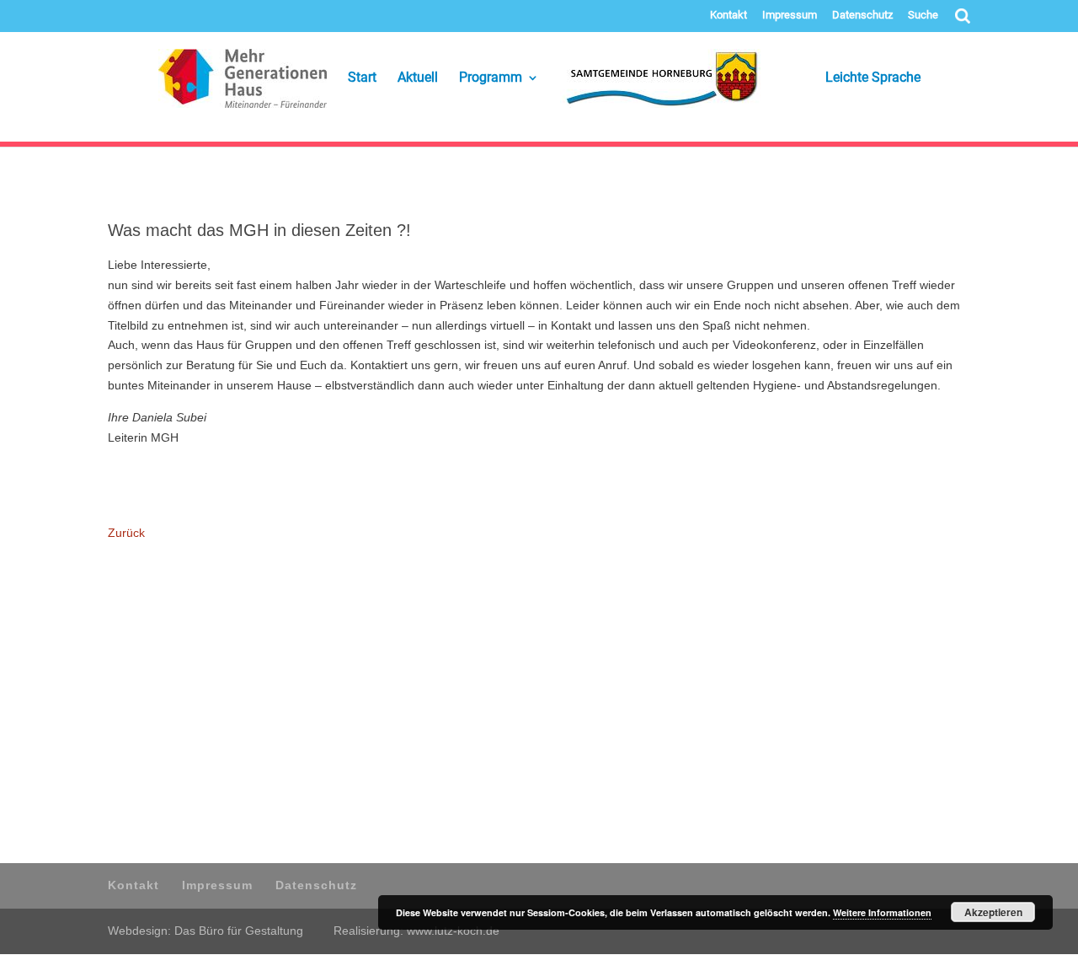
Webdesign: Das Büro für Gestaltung (205, 930)
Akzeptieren (993, 912)
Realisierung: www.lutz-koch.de (416, 930)
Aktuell (418, 78)
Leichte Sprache (851, 78)
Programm (490, 78)
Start (362, 78)
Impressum (789, 15)
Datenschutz (862, 15)
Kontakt (728, 15)
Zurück (126, 532)
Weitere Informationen (882, 912)
